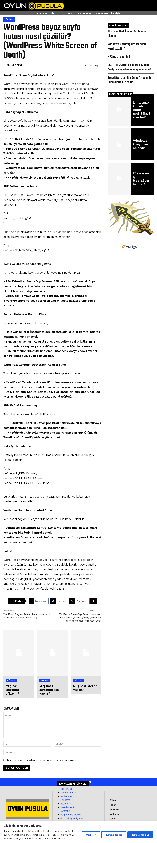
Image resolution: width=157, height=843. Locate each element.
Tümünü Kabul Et (140, 834)
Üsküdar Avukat (68, 807)
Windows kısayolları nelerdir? (140, 144)
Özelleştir (91, 834)
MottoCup (65, 811)
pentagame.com (68, 796)
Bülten (9, 19)
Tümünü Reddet (114, 834)
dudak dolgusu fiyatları (71, 818)
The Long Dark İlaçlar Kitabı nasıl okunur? (127, 33)
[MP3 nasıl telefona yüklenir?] (18, 653)
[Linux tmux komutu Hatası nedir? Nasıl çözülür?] (119, 110)
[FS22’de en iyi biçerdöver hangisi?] (119, 179)
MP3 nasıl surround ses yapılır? (49, 689)
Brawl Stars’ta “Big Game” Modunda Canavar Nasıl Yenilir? (130, 80)
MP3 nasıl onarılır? (119, 56)
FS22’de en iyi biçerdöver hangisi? (141, 178)
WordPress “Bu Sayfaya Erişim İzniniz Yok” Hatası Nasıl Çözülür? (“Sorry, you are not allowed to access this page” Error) (80, 617)
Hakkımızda (66, 788)
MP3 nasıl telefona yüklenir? (12, 689)
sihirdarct (65, 800)
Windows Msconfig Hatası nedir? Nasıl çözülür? (127, 46)
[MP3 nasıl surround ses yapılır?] (52, 653)
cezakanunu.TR (68, 792)
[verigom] (131, 247)
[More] (93, 601)
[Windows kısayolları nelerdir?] (119, 144)
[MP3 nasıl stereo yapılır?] (86, 653)
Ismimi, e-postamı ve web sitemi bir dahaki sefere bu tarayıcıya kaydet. (42, 760)
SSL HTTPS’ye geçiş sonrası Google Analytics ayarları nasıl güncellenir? (129, 67)
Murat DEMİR (15, 65)
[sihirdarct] (131, 234)
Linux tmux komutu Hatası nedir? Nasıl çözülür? (141, 110)
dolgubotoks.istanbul (70, 814)
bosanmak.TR (67, 803)
